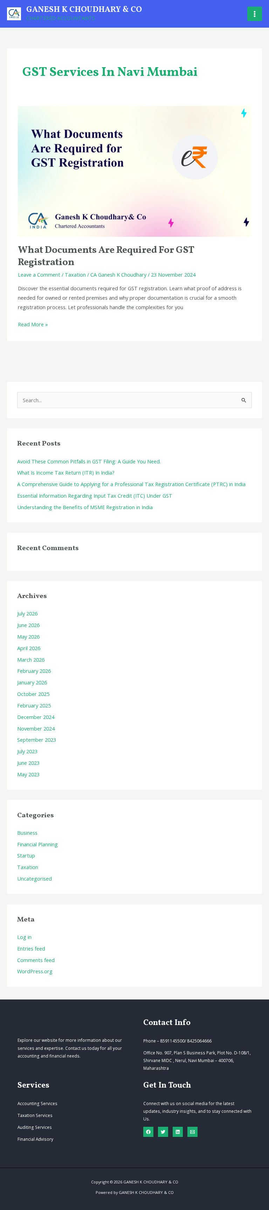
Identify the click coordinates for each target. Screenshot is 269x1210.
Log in (24, 936)
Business (27, 832)
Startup (26, 855)
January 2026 (32, 682)
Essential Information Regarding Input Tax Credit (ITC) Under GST (94, 495)
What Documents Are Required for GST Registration (106, 257)
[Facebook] (148, 1132)
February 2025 (34, 705)
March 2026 (30, 659)
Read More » (33, 324)
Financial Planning (37, 844)
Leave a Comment (39, 274)
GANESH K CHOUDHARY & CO (84, 9)
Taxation (75, 274)
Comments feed (36, 959)
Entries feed (31, 948)
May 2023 (28, 774)
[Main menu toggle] (254, 14)
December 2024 (35, 716)
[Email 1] (192, 1132)
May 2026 (28, 636)
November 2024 (36, 728)
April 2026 (28, 648)
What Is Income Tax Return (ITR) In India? (66, 472)
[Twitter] (163, 1132)
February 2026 (34, 670)
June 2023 (28, 762)
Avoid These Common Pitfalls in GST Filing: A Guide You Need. (89, 461)
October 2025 (33, 693)
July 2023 (27, 751)
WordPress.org (35, 971)
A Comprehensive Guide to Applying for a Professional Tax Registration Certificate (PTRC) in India (131, 484)
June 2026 (28, 624)
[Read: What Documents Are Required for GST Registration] (134, 170)
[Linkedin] (178, 1132)
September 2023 (36, 739)
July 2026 (27, 613)
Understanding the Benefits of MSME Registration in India (85, 507)
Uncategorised (34, 878)
